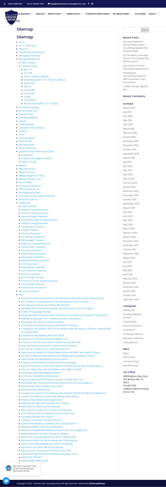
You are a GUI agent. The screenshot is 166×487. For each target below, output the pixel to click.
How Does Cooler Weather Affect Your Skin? (42, 335)
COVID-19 (23, 131)
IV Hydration (27, 155)
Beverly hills (129, 310)
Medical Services (54, 14)
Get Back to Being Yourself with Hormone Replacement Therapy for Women (58, 355)
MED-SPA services (27, 168)
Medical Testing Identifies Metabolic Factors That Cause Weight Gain (54, 430)
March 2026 (128, 128)
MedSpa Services (73, 14)
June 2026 (128, 116)
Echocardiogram (27, 137)
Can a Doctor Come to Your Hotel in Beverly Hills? (45, 305)
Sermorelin (29, 93)
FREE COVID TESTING (31, 457)
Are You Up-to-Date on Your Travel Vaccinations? (45, 349)
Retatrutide (29, 90)
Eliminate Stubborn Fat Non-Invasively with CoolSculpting (49, 440)
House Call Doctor (27, 148)
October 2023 (129, 249)
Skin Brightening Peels (29, 192)
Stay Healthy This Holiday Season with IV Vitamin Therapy (49, 325)
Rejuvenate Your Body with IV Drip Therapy (42, 447)
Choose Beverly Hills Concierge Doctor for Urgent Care (48, 413)
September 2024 (131, 203)
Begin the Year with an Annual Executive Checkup (45, 403)
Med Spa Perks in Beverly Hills (35, 389)
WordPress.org (130, 365)
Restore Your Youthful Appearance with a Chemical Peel (48, 437)
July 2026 (127, 112)
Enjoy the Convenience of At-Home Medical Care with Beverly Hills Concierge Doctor (62, 366)
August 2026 (129, 107)
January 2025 (129, 187)
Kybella (22, 165)
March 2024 (128, 228)
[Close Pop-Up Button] (38, 458)
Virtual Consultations (29, 291)
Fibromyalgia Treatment (33, 240)
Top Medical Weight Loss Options (37, 416)
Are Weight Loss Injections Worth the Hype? (42, 322)
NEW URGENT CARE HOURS (34, 460)
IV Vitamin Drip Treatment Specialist (36, 151)
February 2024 (130, 232)
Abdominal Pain (29, 206)
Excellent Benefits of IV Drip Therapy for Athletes (44, 433)
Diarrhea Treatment (31, 233)
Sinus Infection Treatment (34, 270)
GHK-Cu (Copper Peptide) (36, 76)
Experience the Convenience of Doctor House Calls (46, 450)
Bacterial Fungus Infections (34, 216)
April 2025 (128, 174)
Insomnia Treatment (31, 250)
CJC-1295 (28, 73)
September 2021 (131, 299)
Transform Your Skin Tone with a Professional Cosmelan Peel (51, 342)
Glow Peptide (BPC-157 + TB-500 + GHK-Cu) (44, 79)
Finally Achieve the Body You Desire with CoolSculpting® (48, 362)
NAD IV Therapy (29, 161)
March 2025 (128, 178)
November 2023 (131, 245)
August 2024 (129, 207)
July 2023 (127, 261)
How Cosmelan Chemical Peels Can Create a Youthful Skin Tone (52, 379)
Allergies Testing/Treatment (34, 209)
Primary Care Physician (30, 185)
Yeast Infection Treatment (34, 287)
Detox (22, 134)
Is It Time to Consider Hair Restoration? (40, 376)
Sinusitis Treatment (30, 274)
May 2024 (127, 220)
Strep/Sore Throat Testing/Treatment (39, 280)
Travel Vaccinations (28, 199)
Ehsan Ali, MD (25, 141)
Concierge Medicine (28, 117)
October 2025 (129, 149)
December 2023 (131, 241)
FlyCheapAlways (97, 483)
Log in (126, 353)
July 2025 (127, 162)
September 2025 (131, 153)
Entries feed (129, 357)
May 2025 (127, 170)
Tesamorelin (30, 100)
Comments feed (131, 361)
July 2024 (127, 211)
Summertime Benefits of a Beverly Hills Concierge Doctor (49, 423)
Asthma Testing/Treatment (34, 213)
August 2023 (129, 257)
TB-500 (27, 96)
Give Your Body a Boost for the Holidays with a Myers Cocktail (51, 369)
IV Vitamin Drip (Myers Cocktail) (97, 14)
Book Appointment (23, 14)
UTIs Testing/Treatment (32, 284)
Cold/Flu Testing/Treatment (34, 223)
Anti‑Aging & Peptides (121, 14)
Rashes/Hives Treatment (33, 267)
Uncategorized (130, 342)
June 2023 (128, 266)
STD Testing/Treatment (32, 277)
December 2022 (131, 286)
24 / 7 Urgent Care (27, 45)
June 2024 (128, 216)
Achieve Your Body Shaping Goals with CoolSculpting (47, 443)
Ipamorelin (29, 83)
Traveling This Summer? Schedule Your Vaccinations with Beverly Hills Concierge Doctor (64, 393)
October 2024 (129, 199)
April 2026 (128, 124)
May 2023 (127, 270)
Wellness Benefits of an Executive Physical (41, 426)
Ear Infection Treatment (32, 236)
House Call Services (132, 325)
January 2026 (129, 137)
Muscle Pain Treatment (32, 257)
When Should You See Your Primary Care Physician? (46, 410)
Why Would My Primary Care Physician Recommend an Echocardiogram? (56, 382)
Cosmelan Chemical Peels (31, 127)
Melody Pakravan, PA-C (30, 179)
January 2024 (129, 236)
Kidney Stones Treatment (33, 253)
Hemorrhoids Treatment (33, 247)
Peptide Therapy (29, 66)
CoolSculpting (130, 321)
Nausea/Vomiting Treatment (35, 260)
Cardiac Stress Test (28, 110)
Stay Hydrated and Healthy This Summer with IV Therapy (49, 345)
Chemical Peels (26, 114)
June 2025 (128, 166)
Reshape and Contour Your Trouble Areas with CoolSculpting (51, 318)
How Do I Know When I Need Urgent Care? (41, 399)
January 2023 (129, 282)
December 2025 (131, 141)
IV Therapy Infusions (133, 334)
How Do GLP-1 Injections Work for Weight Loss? (44, 338)
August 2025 (129, 157)
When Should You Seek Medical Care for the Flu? (44, 359)
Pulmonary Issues (30, 263)
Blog (18, 21)
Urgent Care (40, 14)
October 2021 (129, 295)
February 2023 (130, 278)
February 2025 (130, 182)
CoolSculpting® (26, 124)
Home (22, 42)
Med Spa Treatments (133, 338)
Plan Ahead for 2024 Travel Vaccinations (40, 406)
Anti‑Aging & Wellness (29, 59)
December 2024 (131, 191)
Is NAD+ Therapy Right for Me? (36, 311)
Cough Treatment (30, 230)
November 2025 (131, 145)
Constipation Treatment (33, 226)
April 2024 (128, 224)
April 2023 (128, 274)
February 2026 (130, 132)
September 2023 (131, 253)
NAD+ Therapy (28, 62)
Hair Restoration (27, 144)
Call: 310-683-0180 (15, 4)
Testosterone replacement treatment (37, 195)
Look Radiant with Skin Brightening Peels (41, 372)
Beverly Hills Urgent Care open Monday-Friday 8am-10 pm (49, 454)
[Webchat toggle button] (6, 480)
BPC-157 (28, 69)
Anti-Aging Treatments (30, 55)
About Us (152, 14)
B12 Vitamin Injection (29, 107)
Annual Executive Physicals (32, 52)
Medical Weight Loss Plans (31, 175)
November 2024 (131, 195)
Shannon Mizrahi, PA (29, 189)
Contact (22, 121)
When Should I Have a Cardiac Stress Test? (42, 386)
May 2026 (127, 120)
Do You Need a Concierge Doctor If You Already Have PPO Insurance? (55, 301)
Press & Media (140, 14)
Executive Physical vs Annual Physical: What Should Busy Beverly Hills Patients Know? (62, 298)
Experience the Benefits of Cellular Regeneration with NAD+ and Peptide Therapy (60, 352)
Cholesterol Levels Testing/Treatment (39, 219)
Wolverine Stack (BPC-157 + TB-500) (41, 103)
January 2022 (129, 291)
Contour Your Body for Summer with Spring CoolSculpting (49, 396)
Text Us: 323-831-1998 (35, 4)
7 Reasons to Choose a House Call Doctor (41, 420)
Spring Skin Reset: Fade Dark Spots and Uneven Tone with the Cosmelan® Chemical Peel (64, 315)
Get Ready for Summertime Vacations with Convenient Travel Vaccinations (57, 308)
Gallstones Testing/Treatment (35, 243)
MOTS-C (28, 86)
